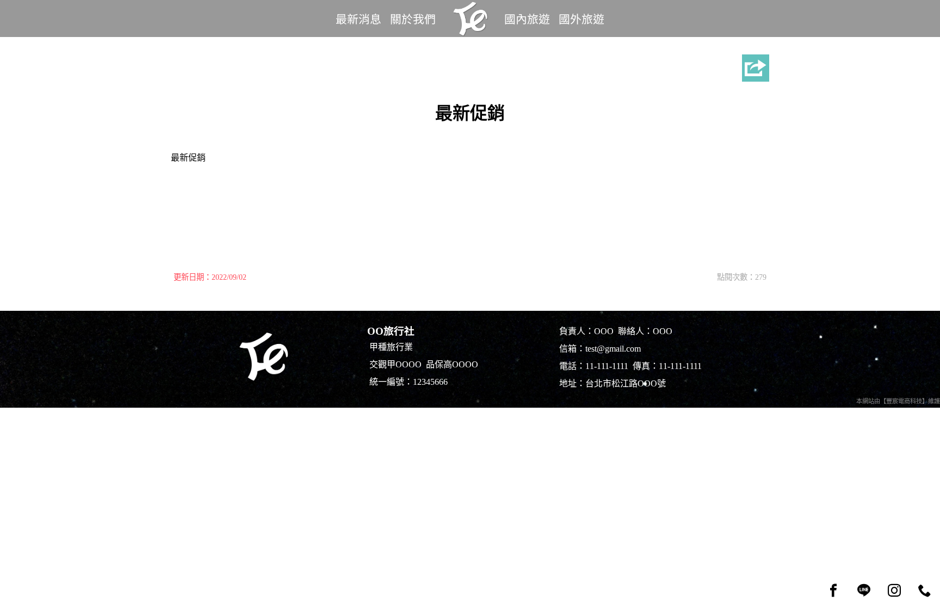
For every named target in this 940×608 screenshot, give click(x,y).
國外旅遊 (581, 19)
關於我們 (413, 19)
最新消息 (358, 19)
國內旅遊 (527, 19)
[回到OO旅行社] (470, 18)
